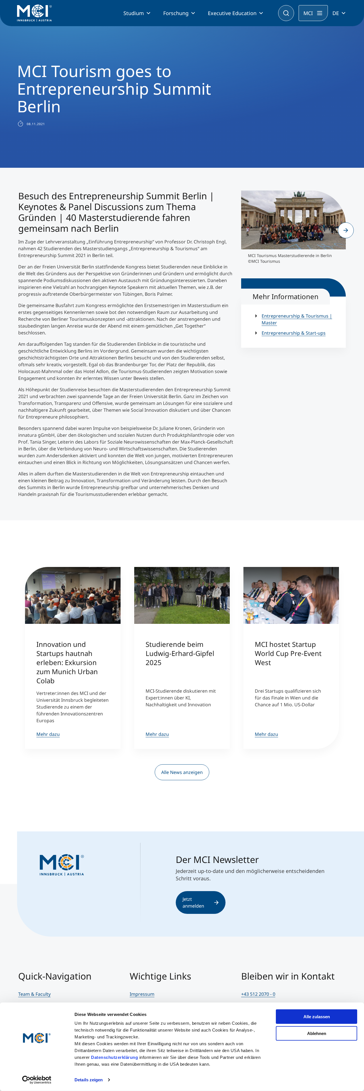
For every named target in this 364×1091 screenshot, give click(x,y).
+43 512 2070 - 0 (258, 994)
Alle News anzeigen (182, 772)
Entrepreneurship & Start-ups (294, 333)
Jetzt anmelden (193, 902)
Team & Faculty (34, 994)
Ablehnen (316, 1033)
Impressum (142, 994)
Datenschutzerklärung (114, 1057)
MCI (308, 13)
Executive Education (232, 13)
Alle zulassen (316, 1016)
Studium (133, 13)
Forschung (176, 13)
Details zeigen (89, 1079)
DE (335, 13)
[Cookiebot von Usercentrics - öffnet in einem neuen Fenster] (37, 1080)
